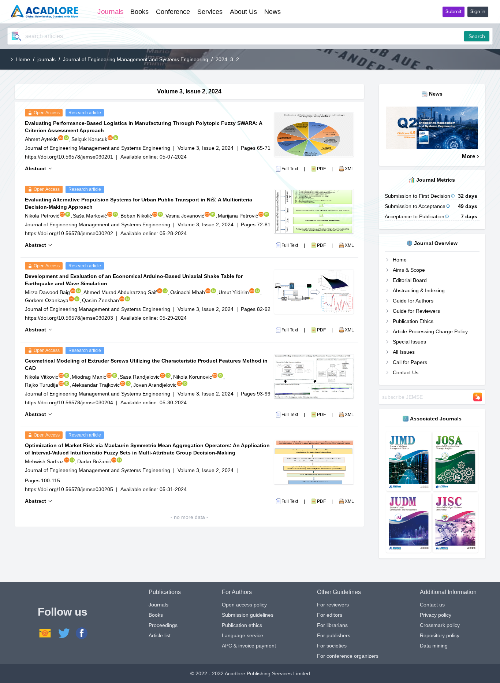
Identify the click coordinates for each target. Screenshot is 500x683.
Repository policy (439, 635)
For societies (332, 646)
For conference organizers (347, 656)
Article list (160, 635)
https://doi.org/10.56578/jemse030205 (69, 489)
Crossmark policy (440, 625)
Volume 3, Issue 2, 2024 (206, 148)
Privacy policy (435, 615)
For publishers (333, 635)
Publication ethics (242, 625)
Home (23, 59)
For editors (329, 615)
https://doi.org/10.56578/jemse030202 (69, 233)
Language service (242, 635)
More (468, 156)
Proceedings (163, 625)
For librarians (332, 625)
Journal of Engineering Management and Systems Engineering (135, 59)
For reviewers (333, 605)
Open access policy (244, 605)
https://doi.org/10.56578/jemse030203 (69, 318)
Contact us (432, 605)
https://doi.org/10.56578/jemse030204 (69, 402)
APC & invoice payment (249, 646)
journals (46, 59)
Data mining (434, 646)
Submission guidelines (247, 615)
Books (156, 615)
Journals (158, 605)
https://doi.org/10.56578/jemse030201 (69, 157)
